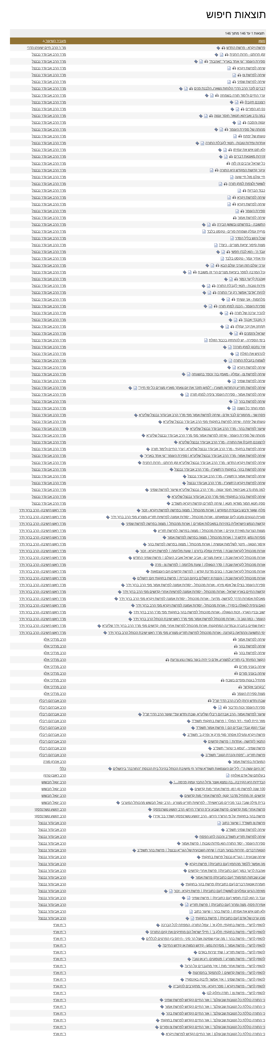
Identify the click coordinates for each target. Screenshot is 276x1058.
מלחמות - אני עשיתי (250, 299)
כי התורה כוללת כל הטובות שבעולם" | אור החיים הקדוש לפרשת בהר (215, 1013)
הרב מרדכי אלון (55, 639)
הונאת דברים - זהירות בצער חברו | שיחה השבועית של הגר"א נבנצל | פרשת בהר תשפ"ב (201, 850)
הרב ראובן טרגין (54, 775)
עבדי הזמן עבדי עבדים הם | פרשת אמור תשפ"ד (230, 727)
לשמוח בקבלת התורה (249, 360)
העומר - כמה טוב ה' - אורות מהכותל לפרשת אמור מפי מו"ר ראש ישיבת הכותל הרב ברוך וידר (199, 618)
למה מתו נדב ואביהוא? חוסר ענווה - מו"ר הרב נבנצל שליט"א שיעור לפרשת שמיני (207, 489)
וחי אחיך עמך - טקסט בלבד (245, 258)
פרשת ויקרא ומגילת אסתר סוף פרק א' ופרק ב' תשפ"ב (226, 734)
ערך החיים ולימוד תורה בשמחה (242, 95)
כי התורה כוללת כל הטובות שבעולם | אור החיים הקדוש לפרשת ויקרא (215, 1033)
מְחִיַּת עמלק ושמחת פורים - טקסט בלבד (236, 231)
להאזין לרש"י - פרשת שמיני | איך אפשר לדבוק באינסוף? (225, 979)
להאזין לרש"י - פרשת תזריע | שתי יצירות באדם (231, 952)
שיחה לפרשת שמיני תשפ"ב (245, 829)
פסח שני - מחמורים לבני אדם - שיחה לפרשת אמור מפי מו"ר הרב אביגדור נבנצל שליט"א (202, 414)
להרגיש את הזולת (252, 353)
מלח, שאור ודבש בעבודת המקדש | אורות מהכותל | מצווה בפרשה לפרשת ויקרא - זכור (203, 510)
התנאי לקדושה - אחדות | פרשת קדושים (236, 741)
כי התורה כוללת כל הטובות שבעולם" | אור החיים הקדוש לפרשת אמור (215, 1006)
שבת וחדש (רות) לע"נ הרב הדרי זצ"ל (239, 700)
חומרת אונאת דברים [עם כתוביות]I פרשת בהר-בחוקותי (225, 884)
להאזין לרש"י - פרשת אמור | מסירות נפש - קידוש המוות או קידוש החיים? (214, 945)
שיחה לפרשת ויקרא (251, 68)
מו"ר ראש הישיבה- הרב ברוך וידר (42, 510)
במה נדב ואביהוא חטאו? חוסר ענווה (239, 115)
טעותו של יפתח (254, 136)
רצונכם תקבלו (255, 102)
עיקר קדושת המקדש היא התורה (242, 170)
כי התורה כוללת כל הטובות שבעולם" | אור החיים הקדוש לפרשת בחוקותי (213, 1020)
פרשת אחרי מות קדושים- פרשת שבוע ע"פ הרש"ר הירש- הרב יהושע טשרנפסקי (209, 809)
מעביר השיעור (55, 40)
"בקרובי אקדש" (254, 686)
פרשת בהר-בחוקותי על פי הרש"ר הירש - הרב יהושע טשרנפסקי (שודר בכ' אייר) (209, 816)
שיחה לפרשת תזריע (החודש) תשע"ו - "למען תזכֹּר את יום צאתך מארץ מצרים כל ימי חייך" (201, 387)
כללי (63, 768)
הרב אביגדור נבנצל (52, 822)
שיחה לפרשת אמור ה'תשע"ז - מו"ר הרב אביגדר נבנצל (226, 476)
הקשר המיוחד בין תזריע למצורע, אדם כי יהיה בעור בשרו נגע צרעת (217, 659)
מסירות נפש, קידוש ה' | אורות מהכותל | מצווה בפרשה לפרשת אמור (216, 537)
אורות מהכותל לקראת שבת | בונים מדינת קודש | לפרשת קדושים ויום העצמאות (208, 571)
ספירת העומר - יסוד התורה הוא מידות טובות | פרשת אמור (223, 843)
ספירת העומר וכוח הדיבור (246, 707)
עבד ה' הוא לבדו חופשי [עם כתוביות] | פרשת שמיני (228, 897)
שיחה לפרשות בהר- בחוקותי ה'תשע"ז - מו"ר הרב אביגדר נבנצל (219, 469)
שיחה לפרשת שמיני (251, 81)
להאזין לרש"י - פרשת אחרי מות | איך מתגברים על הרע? (225, 965)
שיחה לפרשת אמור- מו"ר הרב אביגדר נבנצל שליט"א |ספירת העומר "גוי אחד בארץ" (204, 455)
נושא (261, 40)
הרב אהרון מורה (54, 761)
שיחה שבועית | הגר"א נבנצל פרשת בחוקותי (233, 856)
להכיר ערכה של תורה (249, 312)
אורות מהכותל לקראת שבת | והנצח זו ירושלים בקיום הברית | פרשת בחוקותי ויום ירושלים (201, 578)
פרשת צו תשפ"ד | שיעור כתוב (243, 822)
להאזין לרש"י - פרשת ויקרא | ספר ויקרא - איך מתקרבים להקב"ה (219, 986)
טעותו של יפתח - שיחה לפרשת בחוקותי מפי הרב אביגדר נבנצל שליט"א (214, 421)
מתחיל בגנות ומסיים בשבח (245, 680)
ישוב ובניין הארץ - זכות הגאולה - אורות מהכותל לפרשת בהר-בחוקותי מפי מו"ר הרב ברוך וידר (199, 612)
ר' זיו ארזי (59, 924)
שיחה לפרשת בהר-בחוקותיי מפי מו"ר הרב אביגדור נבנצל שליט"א (218, 496)
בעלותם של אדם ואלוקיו (248, 775)
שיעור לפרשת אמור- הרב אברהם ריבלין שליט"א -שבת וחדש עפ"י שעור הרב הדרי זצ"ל (204, 714)
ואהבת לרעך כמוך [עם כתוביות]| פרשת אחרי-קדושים (226, 870)
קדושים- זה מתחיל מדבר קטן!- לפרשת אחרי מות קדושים (224, 795)
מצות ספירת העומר (251, 693)
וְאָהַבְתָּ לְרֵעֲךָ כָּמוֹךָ (252, 278)
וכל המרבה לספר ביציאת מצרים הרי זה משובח (231, 272)
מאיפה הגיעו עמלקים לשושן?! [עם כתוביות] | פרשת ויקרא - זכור (219, 890)
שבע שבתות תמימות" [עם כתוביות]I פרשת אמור (230, 877)
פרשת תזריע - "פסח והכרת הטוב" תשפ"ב (235, 754)
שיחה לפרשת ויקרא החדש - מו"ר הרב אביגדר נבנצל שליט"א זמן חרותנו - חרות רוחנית (204, 462)
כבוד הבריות (256, 190)
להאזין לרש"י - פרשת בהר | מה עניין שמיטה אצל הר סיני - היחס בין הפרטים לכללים (205, 938)
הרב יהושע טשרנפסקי (50, 809)
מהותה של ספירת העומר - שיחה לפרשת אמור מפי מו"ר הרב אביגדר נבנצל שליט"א (205, 435)
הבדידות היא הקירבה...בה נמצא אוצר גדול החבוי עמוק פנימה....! (219, 782)
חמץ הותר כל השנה (251, 408)
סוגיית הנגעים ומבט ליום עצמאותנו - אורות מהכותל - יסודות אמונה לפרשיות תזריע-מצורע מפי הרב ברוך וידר (188, 516)
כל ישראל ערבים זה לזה (248, 163)
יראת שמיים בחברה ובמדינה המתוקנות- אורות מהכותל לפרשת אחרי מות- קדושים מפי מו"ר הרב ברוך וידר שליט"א (183, 625)
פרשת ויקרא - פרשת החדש (245, 47)
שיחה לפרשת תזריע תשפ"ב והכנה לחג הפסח (232, 836)
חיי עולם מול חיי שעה (250, 176)
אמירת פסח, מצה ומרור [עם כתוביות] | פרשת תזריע (227, 904)
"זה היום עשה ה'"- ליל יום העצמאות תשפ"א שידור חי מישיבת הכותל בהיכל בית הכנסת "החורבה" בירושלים (189, 768)
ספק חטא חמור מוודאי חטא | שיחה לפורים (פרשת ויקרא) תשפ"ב (218, 503)
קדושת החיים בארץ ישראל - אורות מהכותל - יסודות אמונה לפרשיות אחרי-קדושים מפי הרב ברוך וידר (194, 591)
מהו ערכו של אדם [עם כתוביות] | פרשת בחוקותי (230, 918)
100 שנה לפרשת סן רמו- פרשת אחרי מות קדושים (230, 788)
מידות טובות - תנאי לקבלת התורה (241, 285)
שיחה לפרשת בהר (252, 401)
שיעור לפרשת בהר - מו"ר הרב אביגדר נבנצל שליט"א (227, 428)
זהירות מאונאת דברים (249, 156)
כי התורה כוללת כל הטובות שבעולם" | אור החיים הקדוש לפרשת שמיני (214, 999)
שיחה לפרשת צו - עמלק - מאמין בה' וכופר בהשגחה (228, 374)
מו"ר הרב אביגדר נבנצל (49, 54)
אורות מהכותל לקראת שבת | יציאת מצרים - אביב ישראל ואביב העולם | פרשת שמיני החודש (199, 557)
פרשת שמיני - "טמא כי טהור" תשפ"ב (239, 748)
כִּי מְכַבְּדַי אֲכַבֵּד (254, 319)
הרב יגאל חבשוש (54, 782)
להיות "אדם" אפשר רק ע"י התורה (241, 292)
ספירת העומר (255, 210)
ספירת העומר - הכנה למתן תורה (242, 306)
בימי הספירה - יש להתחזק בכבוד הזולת (237, 340)
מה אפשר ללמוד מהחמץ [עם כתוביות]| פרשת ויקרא (227, 863)
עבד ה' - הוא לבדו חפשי (248, 251)
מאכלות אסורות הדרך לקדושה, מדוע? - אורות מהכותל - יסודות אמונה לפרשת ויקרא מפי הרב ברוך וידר (192, 598)
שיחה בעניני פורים (252, 666)
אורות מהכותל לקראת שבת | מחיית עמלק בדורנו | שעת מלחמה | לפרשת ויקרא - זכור (202, 550)
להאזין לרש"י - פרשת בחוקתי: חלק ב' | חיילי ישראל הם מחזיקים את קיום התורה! (207, 931)
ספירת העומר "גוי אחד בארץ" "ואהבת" (237, 61)
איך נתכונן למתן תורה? (249, 346)
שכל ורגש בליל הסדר (250, 238)
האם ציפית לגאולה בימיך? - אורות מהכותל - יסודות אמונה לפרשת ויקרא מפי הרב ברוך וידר (200, 605)
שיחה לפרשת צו (253, 74)
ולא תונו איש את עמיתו (249, 149)
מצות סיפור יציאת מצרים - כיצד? (242, 244)
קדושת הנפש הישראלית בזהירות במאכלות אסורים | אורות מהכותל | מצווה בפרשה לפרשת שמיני (195, 523)
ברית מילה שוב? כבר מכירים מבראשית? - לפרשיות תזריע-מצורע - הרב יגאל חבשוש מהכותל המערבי (193, 802)
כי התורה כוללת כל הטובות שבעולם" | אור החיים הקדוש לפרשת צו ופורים (212, 1026)
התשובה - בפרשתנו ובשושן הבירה (241, 224)
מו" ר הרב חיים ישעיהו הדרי (46, 47)
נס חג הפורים (255, 108)
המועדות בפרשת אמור (249, 761)
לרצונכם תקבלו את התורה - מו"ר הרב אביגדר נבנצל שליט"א (222, 442)
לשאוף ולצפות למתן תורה (247, 183)
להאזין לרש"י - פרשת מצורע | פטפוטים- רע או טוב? (228, 958)
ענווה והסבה (256, 122)
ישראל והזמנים (254, 333)
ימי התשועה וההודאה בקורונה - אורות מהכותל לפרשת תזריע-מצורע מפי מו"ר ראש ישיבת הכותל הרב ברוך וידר (186, 632)
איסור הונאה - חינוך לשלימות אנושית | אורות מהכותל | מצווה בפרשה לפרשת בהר (206, 544)
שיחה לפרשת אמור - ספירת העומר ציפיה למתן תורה (227, 394)
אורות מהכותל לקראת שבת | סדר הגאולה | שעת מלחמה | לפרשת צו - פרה (210, 564)
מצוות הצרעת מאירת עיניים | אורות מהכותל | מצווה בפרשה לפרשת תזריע (211, 530)
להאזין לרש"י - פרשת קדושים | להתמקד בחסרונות (229, 972)
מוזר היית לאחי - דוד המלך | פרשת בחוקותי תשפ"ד (228, 720)
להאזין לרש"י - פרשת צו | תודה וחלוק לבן (236, 992)
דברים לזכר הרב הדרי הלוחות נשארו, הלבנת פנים (229, 88)
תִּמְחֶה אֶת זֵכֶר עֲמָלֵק (250, 326)
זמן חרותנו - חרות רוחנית (247, 54)
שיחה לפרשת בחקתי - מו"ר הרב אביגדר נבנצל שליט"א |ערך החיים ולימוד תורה (208, 448)
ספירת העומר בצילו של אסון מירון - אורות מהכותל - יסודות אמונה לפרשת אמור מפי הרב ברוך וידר (195, 584)
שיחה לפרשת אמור (251, 217)
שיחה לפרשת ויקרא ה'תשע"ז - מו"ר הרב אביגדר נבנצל (226, 482)
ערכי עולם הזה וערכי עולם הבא (242, 265)
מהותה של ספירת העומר (247, 129)
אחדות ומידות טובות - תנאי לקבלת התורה (235, 142)
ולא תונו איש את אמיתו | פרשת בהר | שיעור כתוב (229, 911)
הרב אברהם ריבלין (52, 700)
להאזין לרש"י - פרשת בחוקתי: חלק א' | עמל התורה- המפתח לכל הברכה (213, 924)
